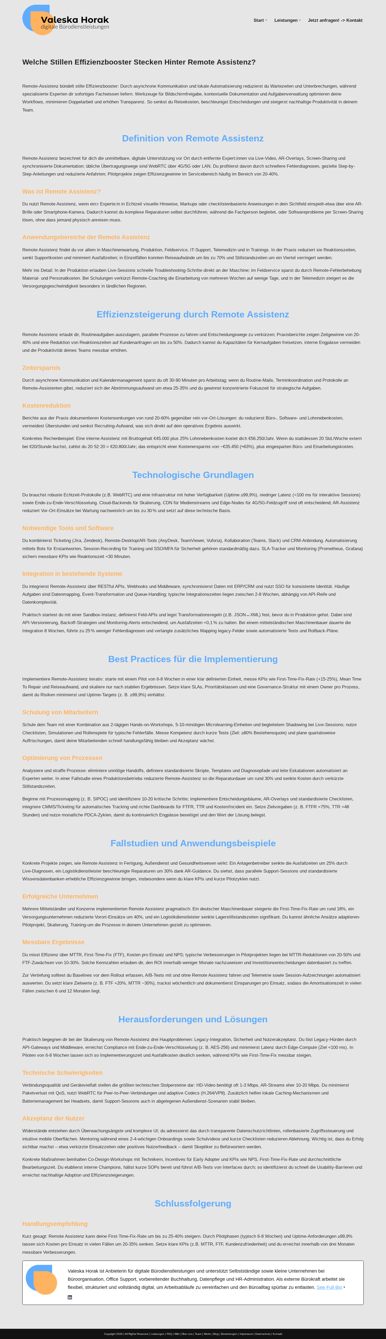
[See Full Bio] (344, 1287)
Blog (216, 1333)
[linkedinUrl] (70, 1297)
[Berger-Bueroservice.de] (68, 20)
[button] (266, 20)
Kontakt (277, 1333)
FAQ (169, 1333)
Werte (207, 1333)
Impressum (246, 1333)
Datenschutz (262, 1333)
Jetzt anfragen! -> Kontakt (335, 20)
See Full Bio (329, 1287)
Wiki (176, 1333)
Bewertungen (229, 1333)
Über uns (186, 1333)
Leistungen (157, 1333)
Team (198, 1333)
